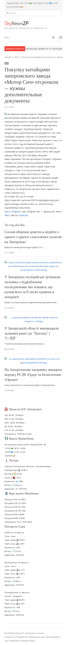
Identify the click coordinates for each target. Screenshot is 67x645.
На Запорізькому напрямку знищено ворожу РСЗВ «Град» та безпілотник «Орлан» (33, 374)
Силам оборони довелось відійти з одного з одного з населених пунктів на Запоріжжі (33, 236)
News (17, 23)
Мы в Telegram (12, 211)
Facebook (23, 215)
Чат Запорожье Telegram (17, 640)
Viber (7, 215)
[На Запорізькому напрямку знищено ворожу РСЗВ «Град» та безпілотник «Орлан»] (33, 358)
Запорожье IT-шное (34, 633)
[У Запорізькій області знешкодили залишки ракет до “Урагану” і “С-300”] (33, 317)
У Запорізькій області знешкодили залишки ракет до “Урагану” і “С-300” (32, 333)
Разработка (22, 636)
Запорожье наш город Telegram (44, 636)
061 (6, 63)
